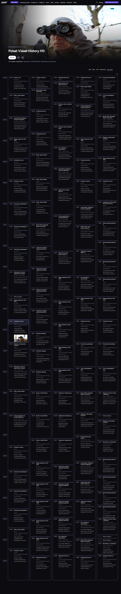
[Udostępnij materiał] (22, 57)
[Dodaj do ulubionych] (18, 57)
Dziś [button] (90, 69)
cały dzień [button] (110, 69)
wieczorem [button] (103, 69)
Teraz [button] (93, 69)
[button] (117, 74)
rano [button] (97, 69)
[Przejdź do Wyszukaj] (97, 2)
